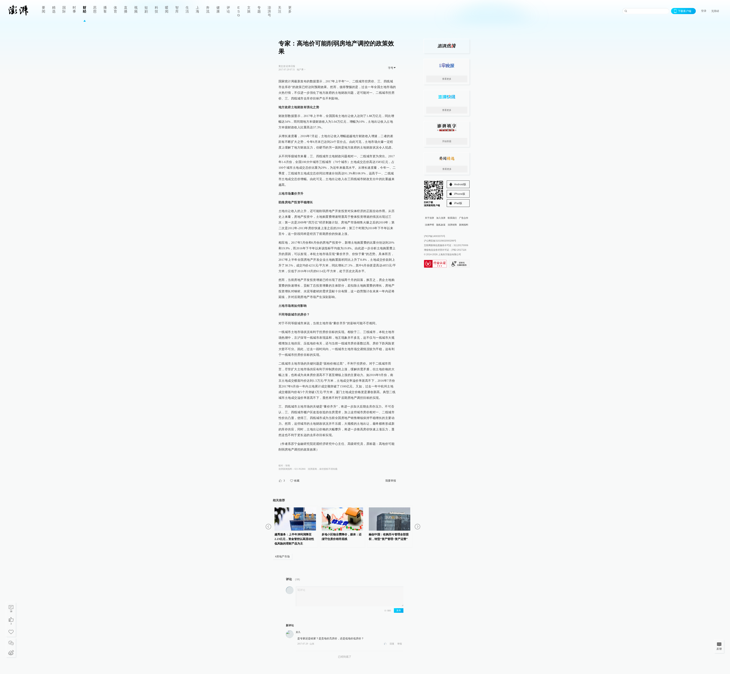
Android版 (460, 184)
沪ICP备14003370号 (434, 236)
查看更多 (446, 79)
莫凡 (298, 632)
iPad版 (458, 203)
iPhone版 (459, 193)
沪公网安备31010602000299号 (440, 240)
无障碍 (715, 11)
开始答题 (446, 141)
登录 (703, 10)
